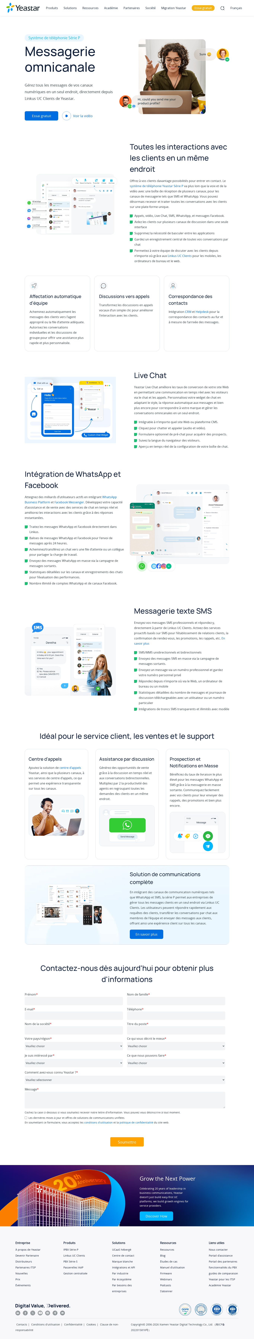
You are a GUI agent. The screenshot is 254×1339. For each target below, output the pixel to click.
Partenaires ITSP (25, 1267)
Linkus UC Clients (180, 256)
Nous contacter (218, 1249)
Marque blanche (122, 1261)
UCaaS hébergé (121, 1249)
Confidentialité (73, 1324)
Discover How (156, 1216)
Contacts (21, 1324)
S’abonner (166, 1291)
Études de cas (168, 1261)
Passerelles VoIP (73, 1267)
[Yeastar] (23, 8)
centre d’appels (70, 768)
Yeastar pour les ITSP (222, 1279)
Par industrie (120, 1273)
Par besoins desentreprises (122, 1288)
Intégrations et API (123, 1267)
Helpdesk (202, 312)
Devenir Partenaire (27, 1255)
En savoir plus (146, 934)
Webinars (166, 1279)
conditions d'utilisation (98, 1122)
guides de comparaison (223, 1273)
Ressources (167, 1249)
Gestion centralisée (75, 1273)
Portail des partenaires (223, 1261)
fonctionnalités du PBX (223, 1267)
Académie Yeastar (220, 1285)
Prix (17, 1279)
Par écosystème (121, 1279)
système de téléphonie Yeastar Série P (156, 186)
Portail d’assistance (221, 1255)
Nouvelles (21, 1273)
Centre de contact (123, 1255)
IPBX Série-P (70, 1249)
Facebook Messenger (69, 502)
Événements (23, 1285)
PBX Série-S (70, 1261)
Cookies (91, 1324)
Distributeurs (23, 1261)
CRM (188, 312)
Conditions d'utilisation (45, 1324)
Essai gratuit (41, 116)
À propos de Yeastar (28, 1249)
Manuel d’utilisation (172, 1267)
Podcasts (165, 1285)
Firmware (166, 1273)
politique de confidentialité (136, 1122)
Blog (162, 1255)
